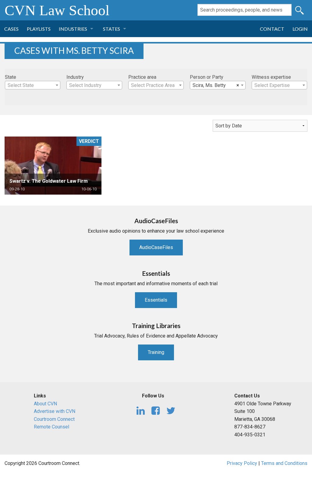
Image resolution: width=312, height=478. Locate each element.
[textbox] (32, 85)
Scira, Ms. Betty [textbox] (216, 85)
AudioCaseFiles (156, 247)
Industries (73, 29)
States (111, 29)
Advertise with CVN (54, 411)
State (10, 77)
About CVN (45, 404)
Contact (272, 29)
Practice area (142, 77)
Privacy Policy (242, 463)
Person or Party (206, 77)
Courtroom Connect (54, 419)
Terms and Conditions (284, 463)
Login (300, 29)
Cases (11, 29)
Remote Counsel (51, 427)
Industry (75, 77)
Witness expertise (271, 77)
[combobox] (32, 85)
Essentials (156, 300)
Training (156, 352)
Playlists (39, 29)
